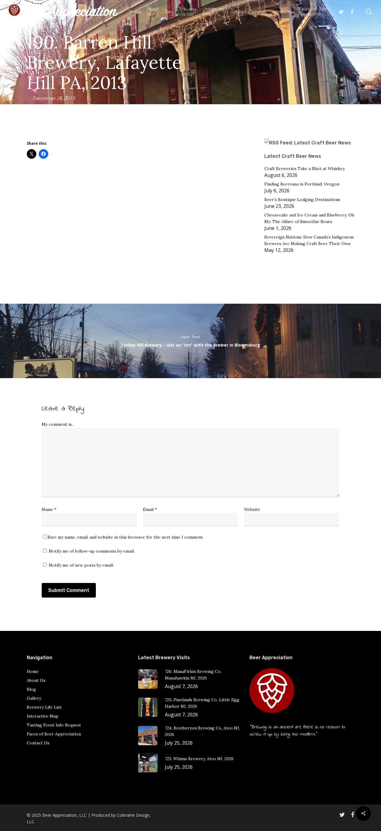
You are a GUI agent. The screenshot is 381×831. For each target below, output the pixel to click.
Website (252, 509)
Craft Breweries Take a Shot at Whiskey (304, 168)
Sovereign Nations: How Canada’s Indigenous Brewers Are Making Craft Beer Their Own (309, 240)
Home (33, 671)
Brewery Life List (44, 707)
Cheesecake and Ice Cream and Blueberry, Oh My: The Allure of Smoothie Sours (309, 218)
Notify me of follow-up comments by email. (92, 551)
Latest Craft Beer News (292, 156)
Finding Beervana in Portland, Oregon (301, 184)
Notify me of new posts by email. (81, 565)
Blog (31, 689)
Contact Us (38, 743)
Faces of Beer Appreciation (54, 734)
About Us (36, 680)
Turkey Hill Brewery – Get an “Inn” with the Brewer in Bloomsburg (190, 341)
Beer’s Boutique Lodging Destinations (302, 199)
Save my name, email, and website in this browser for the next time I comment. (126, 537)
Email (150, 509)
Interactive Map (42, 716)
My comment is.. (58, 424)
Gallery (34, 698)
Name (49, 509)
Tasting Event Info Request (54, 725)
